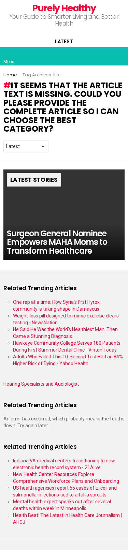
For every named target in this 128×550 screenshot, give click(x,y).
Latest (64, 41)
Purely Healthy (64, 8)
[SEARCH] (119, 55)
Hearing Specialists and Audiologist (41, 384)
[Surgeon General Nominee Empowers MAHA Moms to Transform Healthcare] (64, 214)
